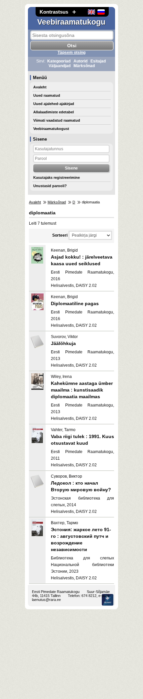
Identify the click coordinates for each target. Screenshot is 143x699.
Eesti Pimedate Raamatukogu (55, 592)
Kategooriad (59, 61)
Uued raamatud (46, 95)
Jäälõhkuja (63, 343)
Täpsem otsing (71, 52)
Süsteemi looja (107, 600)
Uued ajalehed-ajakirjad (53, 104)
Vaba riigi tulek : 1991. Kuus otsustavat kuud (82, 440)
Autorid (80, 61)
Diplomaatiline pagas (75, 303)
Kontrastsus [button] (54, 12)
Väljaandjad (60, 65)
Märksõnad (84, 65)
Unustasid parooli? (50, 186)
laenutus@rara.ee (46, 600)
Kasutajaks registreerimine (56, 177)
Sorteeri (60, 235)
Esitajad (98, 61)
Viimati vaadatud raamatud (56, 120)
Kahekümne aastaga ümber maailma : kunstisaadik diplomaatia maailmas (82, 390)
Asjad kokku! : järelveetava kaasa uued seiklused (81, 260)
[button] (74, 12)
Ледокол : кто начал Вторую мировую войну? (81, 486)
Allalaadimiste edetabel (53, 112)
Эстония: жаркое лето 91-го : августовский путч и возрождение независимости (81, 539)
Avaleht (40, 87)
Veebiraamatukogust (51, 129)
